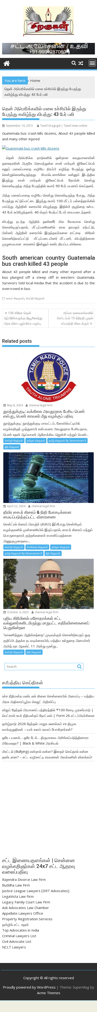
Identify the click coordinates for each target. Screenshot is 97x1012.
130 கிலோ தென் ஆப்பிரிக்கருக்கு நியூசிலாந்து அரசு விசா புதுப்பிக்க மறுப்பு (23, 318)
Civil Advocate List (16, 941)
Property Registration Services (27, 919)
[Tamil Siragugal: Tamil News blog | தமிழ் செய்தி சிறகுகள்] (6, 63)
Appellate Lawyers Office (22, 913)
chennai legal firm (40, 405)
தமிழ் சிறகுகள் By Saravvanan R (67, 440)
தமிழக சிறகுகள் (36, 440)
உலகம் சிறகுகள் (15, 298)
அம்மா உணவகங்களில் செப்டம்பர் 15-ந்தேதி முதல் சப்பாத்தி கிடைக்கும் (75, 318)
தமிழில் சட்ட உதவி (15, 924)
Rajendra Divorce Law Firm (24, 879)
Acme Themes (48, 992)
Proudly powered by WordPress (29, 987)
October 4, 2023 (17, 612)
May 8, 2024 (14, 405)
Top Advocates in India (20, 930)
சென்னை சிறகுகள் (37, 547)
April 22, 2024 (15, 506)
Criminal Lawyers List (19, 935)
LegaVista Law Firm (18, 896)
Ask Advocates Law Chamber (25, 907)
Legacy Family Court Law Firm (26, 902)
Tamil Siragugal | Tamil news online (63, 126)
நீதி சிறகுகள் (12, 447)
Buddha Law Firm (16, 885)
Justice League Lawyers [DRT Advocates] (35, 890)
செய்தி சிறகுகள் (35, 298)
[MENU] (92, 63)
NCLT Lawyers (14, 947)
